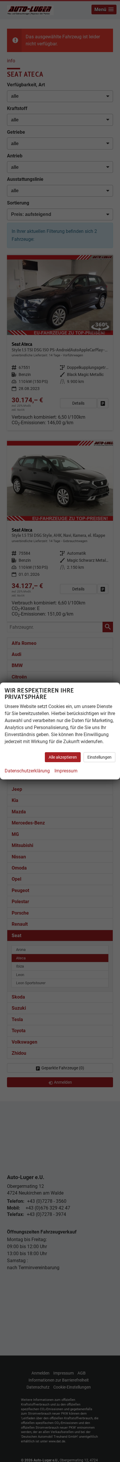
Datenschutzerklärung (27, 771)
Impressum (65, 771)
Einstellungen (99, 757)
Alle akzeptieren (63, 757)
